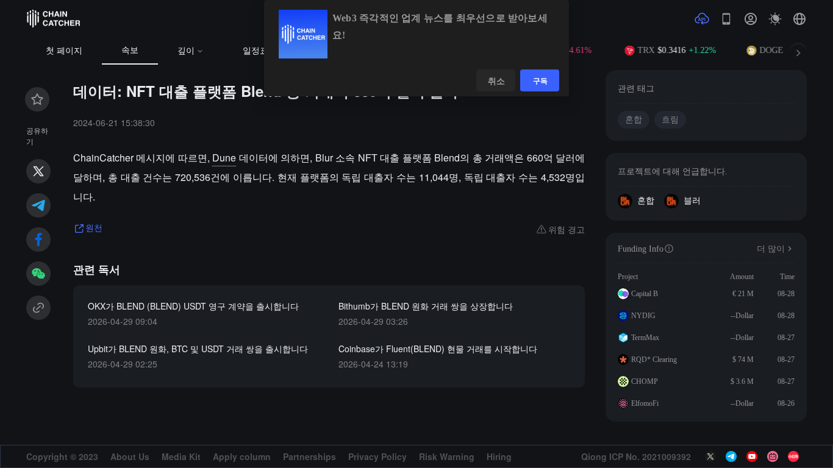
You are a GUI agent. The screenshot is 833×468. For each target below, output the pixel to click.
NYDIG (643, 315)
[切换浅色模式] (775, 19)
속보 (129, 50)
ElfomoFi (645, 403)
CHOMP (644, 381)
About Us (129, 456)
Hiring (499, 456)
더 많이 (771, 249)
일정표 (255, 50)
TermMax (645, 337)
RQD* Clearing (654, 359)
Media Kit (181, 456)
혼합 (633, 119)
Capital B (644, 293)
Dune (224, 158)
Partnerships (309, 456)
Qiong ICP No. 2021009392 (636, 456)
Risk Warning (446, 456)
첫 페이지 (64, 50)
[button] (799, 19)
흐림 (670, 119)
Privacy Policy (377, 456)
